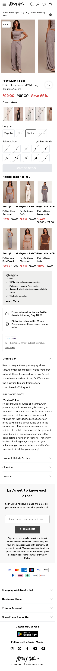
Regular (8, 133)
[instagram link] (11, 648)
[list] (27, 48)
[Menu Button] (4, 4)
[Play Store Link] (27, 634)
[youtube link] (35, 648)
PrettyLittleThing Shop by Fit (15, 13)
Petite (30, 133)
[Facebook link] (27, 648)
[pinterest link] (19, 648)
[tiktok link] (43, 648)
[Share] (50, 14)
